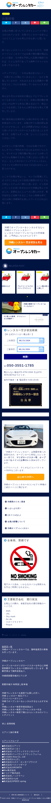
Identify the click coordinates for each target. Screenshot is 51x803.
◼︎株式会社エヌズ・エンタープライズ (19, 762)
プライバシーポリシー (12, 698)
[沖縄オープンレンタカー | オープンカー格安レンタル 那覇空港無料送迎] (25, 6)
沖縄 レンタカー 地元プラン (15, 696)
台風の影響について (16, 522)
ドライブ (5, 14)
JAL (8, 614)
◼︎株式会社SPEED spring (14, 781)
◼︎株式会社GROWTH (12, 767)
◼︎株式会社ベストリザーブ (14, 765)
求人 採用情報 (8, 723)
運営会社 (37, 795)
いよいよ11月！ (15, 508)
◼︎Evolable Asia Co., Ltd (13, 757)
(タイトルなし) (14, 515)
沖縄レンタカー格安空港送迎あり (17, 707)
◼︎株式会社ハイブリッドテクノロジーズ (20, 751)
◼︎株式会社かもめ (10, 778)
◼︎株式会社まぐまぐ (11, 748)
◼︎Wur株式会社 (9, 770)
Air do (9, 619)
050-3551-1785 (20, 365)
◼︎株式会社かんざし (11, 759)
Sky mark (10, 616)
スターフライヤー (14, 622)
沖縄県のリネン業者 (16, 502)
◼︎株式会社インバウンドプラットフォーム (21, 754)
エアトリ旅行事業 (10, 732)
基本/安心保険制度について (20, 795)
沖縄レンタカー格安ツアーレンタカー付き (22, 709)
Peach (9, 625)
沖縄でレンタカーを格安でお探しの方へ (21, 693)
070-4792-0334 (26, 372)
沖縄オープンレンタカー (18, 528)
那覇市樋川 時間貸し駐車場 (15, 684)
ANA (8, 611)
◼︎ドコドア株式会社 (11, 773)
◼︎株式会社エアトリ (11, 746)
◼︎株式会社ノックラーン (13, 776)
